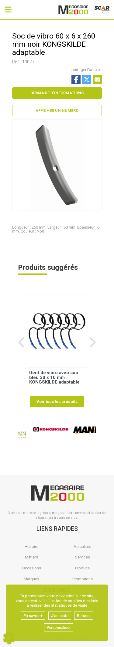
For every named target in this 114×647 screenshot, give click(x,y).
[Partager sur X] (86, 79)
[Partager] (97, 79)
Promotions (82, 579)
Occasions (31, 568)
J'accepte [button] (59, 615)
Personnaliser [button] (59, 627)
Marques (31, 579)
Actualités (82, 546)
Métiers (31, 557)
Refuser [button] (84, 615)
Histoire (31, 546)
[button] (57, 110)
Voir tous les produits (57, 401)
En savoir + (33, 615)
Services (82, 557)
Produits (82, 568)
